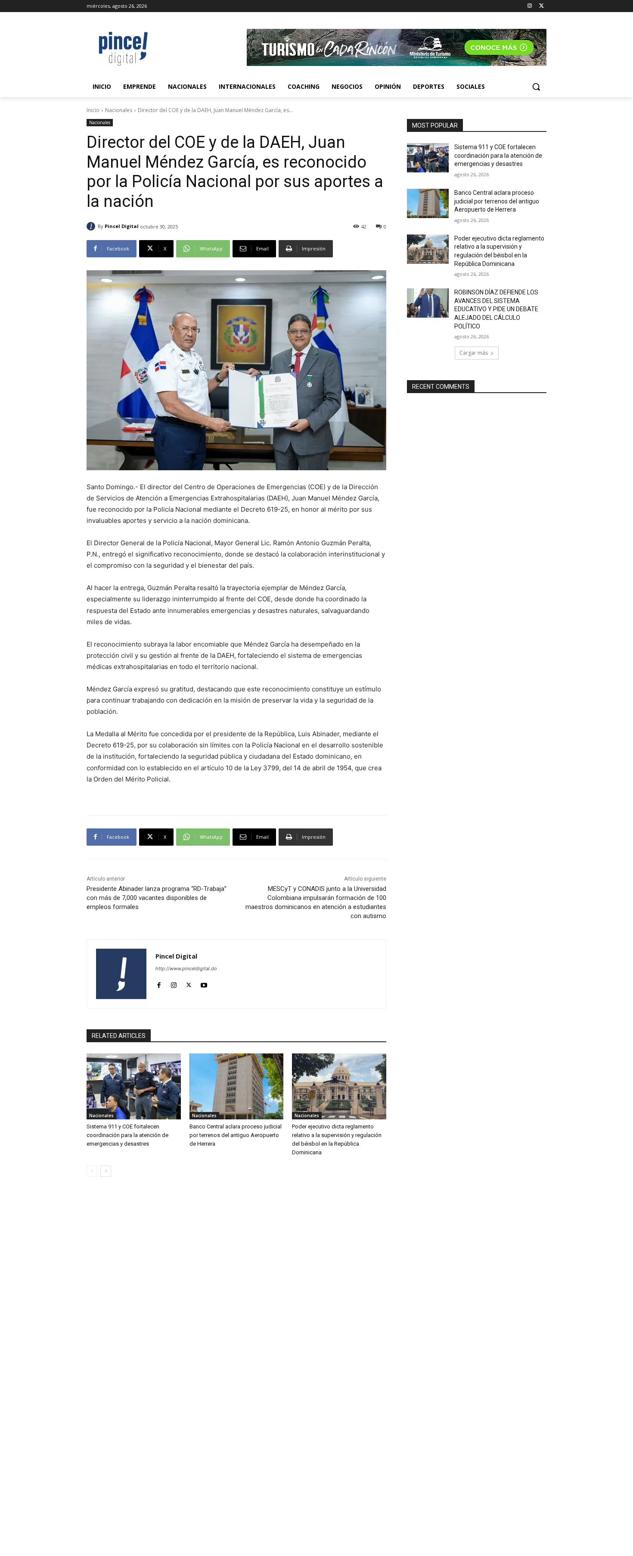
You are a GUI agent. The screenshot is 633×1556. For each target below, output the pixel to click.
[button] (536, 86)
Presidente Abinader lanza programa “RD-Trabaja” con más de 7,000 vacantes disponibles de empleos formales (157, 898)
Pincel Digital (122, 226)
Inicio (93, 110)
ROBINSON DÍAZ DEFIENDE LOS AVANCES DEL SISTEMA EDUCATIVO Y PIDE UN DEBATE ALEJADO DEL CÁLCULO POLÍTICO (496, 309)
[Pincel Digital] (92, 226)
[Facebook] (158, 983)
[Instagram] (529, 6)
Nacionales (118, 110)
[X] (541, 6)
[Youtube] (204, 983)
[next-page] (105, 1171)
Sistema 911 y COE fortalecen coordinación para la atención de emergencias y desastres (127, 1135)
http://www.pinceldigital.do (186, 968)
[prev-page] (92, 1171)
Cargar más (473, 352)
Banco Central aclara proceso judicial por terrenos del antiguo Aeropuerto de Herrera (235, 1135)
